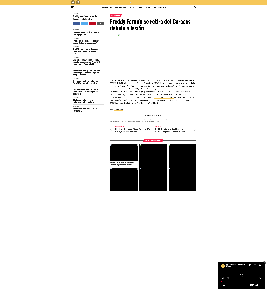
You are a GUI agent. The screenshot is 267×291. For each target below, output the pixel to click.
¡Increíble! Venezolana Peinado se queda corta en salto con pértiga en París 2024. (85, 91)
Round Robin (141, 122)
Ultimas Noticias (106, 7)
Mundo (148, 7)
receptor (131, 122)
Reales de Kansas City (130, 89)
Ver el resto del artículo (153, 115)
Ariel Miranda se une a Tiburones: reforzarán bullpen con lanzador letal (85, 51)
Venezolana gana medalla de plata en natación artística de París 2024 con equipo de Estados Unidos (86, 62)
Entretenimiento (120, 7)
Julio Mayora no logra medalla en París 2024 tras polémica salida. (85, 82)
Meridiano (118, 109)
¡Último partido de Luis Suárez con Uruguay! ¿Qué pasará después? (86, 42)
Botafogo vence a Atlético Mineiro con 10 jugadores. (86, 33)
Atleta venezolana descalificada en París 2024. (86, 109)
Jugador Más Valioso (166, 120)
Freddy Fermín (141, 120)
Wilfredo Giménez (154, 122)
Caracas (130, 120)
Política (131, 7)
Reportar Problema (159, 7)
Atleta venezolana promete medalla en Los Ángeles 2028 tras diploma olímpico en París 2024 (86, 72)
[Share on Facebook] (76, 23)
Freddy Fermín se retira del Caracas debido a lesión (85, 17)
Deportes (140, 7)
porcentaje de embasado (164, 97)
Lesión (178, 120)
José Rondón (151, 120)
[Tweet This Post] (84, 23)
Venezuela (165, 89)
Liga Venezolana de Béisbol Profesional (137, 83)
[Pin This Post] (92, 23)
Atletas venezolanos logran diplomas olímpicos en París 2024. (86, 101)
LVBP (183, 120)
